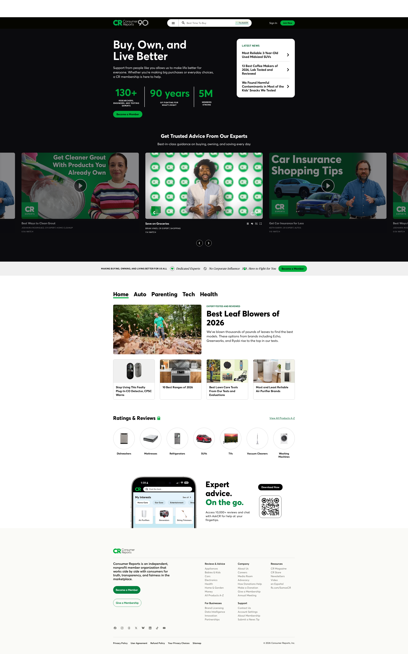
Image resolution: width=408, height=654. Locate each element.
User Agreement (139, 643)
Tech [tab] (188, 294)
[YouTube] (164, 628)
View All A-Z (282, 418)
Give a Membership (127, 602)
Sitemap (197, 643)
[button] (173, 23)
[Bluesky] (143, 628)
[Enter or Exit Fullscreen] (261, 223)
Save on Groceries (157, 223)
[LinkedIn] (150, 628)
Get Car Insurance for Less (286, 223)
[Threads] (129, 628)
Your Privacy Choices (178, 643)
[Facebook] (115, 628)
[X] (136, 628)
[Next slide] (208, 243)
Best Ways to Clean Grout (38, 223)
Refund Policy (157, 643)
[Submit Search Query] (183, 23)
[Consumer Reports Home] (125, 551)
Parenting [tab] (164, 294)
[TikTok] (157, 628)
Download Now (270, 487)
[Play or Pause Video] (248, 223)
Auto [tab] (140, 294)
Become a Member (127, 589)
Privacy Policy (120, 643)
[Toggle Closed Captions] (256, 223)
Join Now (287, 23)
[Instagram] (122, 628)
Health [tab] (209, 294)
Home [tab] (121, 294)
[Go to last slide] (199, 243)
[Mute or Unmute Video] (252, 223)
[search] (213, 23)
